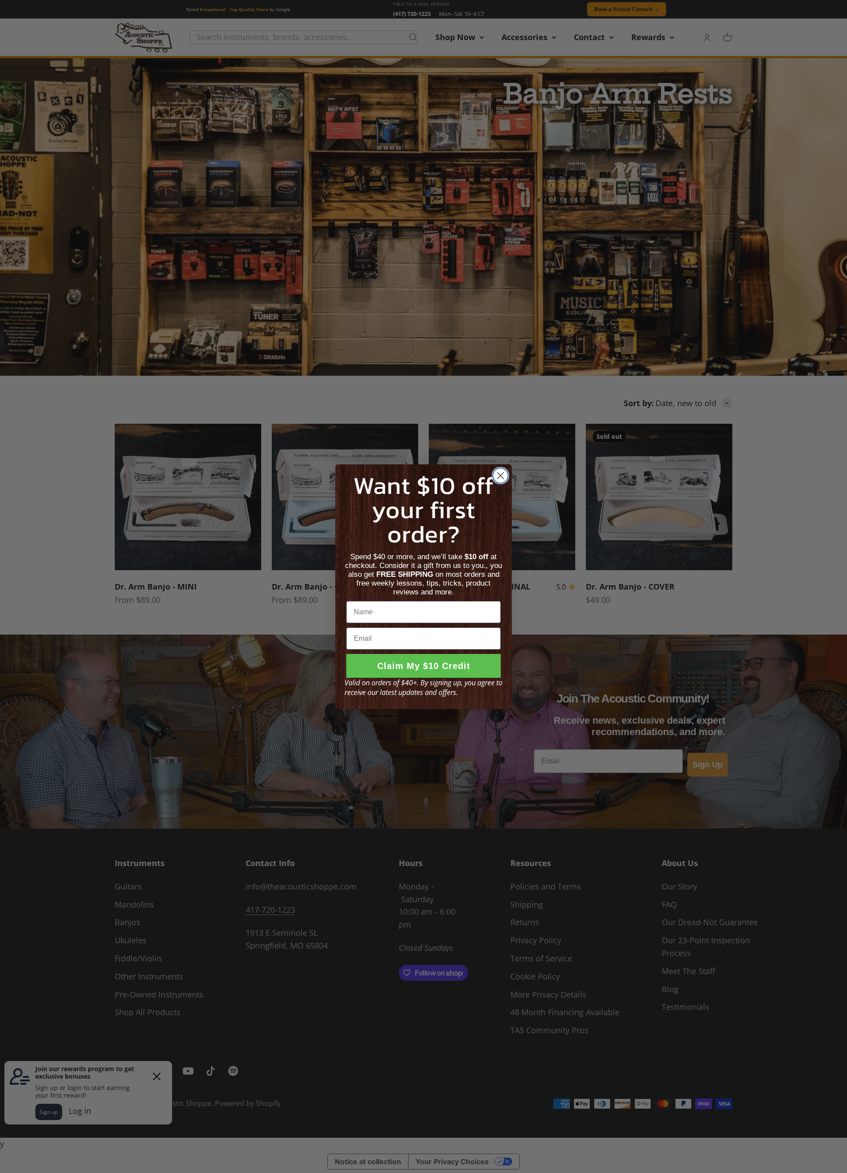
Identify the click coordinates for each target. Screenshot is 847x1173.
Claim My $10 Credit (423, 666)
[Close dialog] (500, 475)
